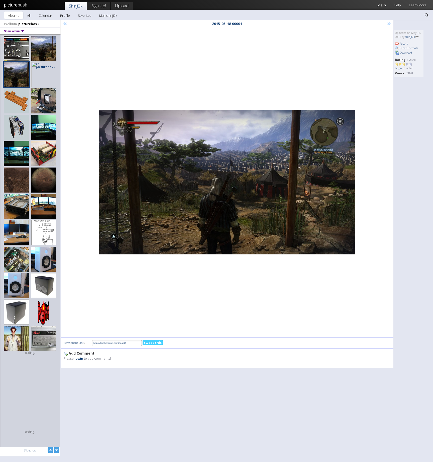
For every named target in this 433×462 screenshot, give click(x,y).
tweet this (153, 342)
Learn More (417, 5)
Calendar (45, 15)
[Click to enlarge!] (227, 182)
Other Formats (408, 48)
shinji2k (410, 37)
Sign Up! (98, 6)
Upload (122, 6)
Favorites (84, 15)
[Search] (426, 15)
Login (381, 5)
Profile (65, 15)
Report (403, 43)
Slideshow (30, 450)
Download (405, 52)
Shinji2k (75, 6)
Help (397, 5)
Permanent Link (74, 343)
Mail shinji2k (108, 15)
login (78, 358)
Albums (13, 15)
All (29, 15)
